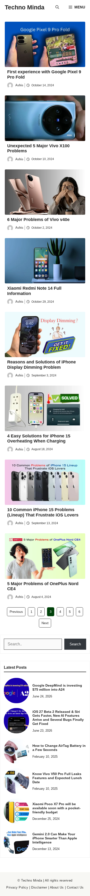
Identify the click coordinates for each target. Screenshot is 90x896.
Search (75, 644)
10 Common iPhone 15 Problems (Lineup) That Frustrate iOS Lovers (42, 512)
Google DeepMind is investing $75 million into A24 (57, 687)
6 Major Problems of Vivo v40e (38, 219)
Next (45, 623)
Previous (16, 612)
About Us (57, 887)
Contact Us (75, 887)
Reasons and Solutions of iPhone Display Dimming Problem (41, 365)
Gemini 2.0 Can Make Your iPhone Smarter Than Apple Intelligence (54, 838)
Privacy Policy (17, 887)
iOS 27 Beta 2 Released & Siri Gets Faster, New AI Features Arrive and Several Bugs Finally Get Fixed (58, 718)
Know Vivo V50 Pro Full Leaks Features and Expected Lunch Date (57, 778)
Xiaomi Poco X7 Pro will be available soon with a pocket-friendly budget (56, 808)
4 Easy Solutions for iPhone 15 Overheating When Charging (38, 439)
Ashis (19, 85)
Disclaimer (39, 887)
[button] (57, 7)
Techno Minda (24, 7)
